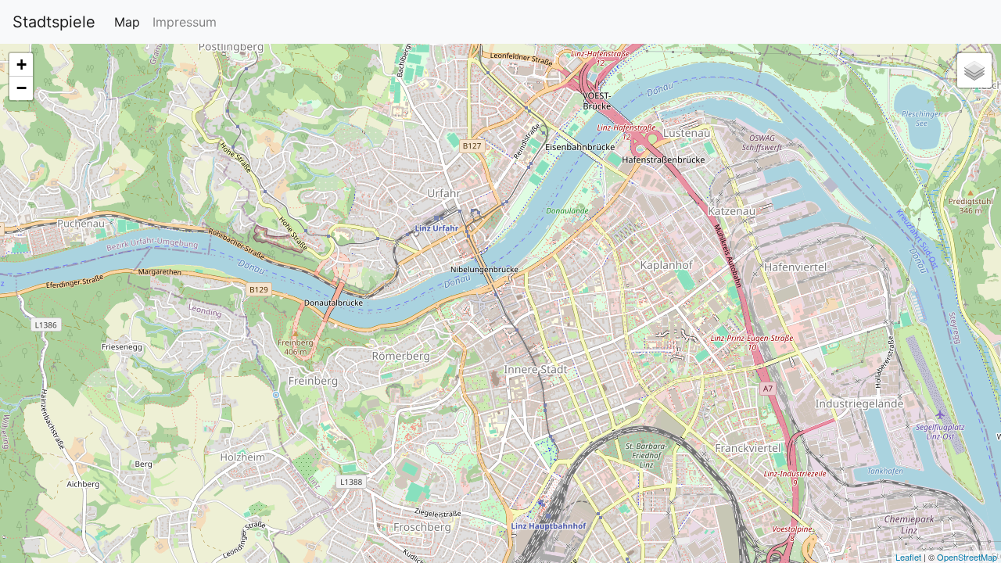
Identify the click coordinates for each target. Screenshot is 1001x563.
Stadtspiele (54, 22)
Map (127, 22)
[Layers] (974, 70)
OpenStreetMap (967, 556)
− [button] (21, 88)
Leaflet (908, 556)
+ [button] (21, 64)
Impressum (184, 22)
